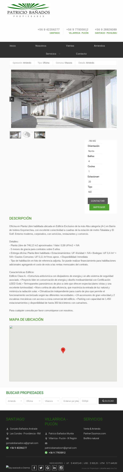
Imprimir (99, 207)
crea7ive (113, 468)
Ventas (70, 45)
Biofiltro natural (91, 438)
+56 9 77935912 (77, 29)
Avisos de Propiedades (90, 468)
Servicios (51, 53)
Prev (11, 99)
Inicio (13, 45)
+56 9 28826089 (106, 29)
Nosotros (41, 45)
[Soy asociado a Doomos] (19, 468)
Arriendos (99, 45)
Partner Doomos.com (95, 433)
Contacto (81, 53)
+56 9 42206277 (49, 29)
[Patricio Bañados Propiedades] (28, 10)
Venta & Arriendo (92, 428)
